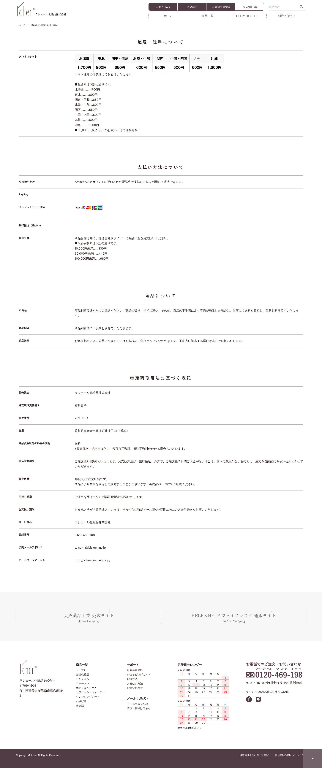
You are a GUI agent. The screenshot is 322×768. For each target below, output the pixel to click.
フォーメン (82, 683)
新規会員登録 (222, 6)
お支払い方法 (135, 683)
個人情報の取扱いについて (289, 755)
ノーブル (81, 670)
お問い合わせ (286, 16)
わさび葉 (81, 701)
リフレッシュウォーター (90, 692)
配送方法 (132, 678)
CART (251, 6)
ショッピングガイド (139, 674)
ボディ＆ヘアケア (86, 687)
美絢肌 (80, 705)
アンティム (82, 678)
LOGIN (193, 6)
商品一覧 (208, 16)
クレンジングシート (88, 696)
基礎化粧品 (82, 674)
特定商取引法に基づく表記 (254, 755)
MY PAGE (164, 6)
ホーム (168, 16)
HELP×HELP (244, 16)
